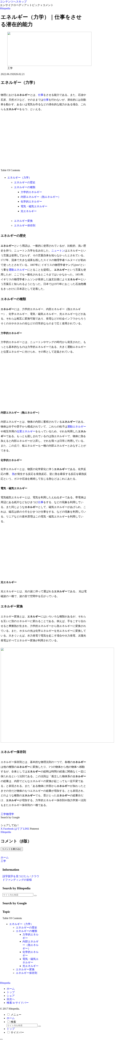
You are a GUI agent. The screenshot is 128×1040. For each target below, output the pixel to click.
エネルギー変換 (23, 220)
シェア (11, 995)
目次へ (11, 999)
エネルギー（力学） (19, 177)
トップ (11, 992)
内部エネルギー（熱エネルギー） (41, 196)
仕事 (40, 94)
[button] (35, 895)
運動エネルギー (18, 269)
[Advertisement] (44, 140)
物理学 (10, 814)
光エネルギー (29, 211)
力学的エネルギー (31, 192)
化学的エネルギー (31, 201)
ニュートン (58, 250)
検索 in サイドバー (18, 1002)
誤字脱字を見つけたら (15, 876)
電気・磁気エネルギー (34, 206)
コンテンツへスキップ (13, 1)
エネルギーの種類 (24, 187)
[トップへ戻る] (1, 1039)
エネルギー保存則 (24, 225)
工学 (3, 814)
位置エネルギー (26, 431)
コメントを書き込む (12, 849)
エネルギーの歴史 (24, 182)
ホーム (11, 988)
